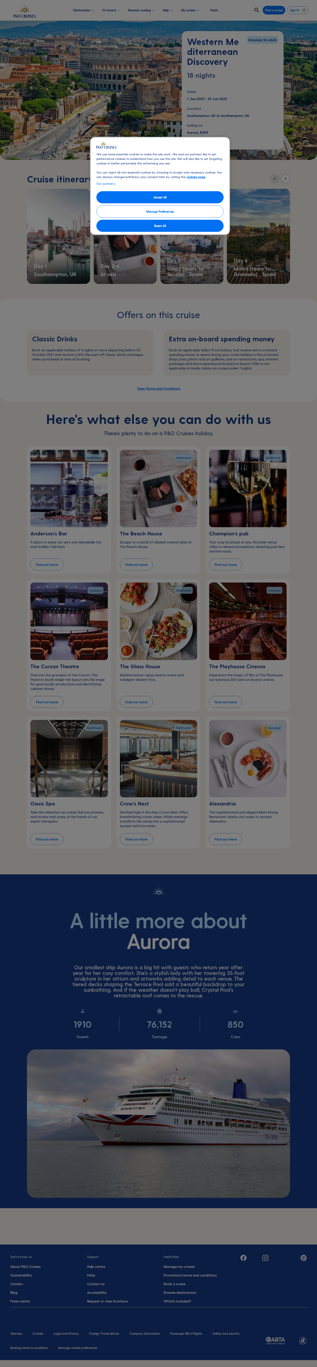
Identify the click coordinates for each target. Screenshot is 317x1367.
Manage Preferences (160, 211)
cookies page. (196, 177)
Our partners (105, 183)
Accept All (160, 197)
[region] (160, 186)
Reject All (160, 226)
